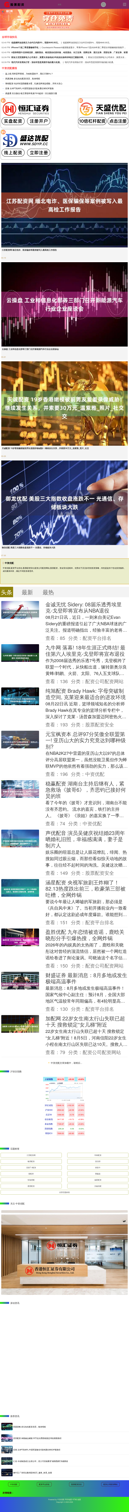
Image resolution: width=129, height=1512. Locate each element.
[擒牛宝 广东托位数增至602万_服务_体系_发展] (7, 1472)
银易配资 (31, 1161)
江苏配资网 (31, 1155)
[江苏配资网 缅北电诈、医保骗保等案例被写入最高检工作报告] (64, 205)
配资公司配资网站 (110, 1484)
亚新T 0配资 (31, 1167)
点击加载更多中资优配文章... (64, 1063)
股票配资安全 (76, 1484)
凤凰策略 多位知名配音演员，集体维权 (22, 78)
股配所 (31, 1173)
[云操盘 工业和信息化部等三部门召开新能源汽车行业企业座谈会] (64, 304)
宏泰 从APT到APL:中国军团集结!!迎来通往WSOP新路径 (36, 1449)
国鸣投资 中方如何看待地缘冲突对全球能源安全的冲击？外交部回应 (31, 1335)
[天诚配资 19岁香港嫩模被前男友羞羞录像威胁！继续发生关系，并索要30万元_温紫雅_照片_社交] (64, 403)
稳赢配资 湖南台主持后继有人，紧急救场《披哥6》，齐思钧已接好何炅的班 (85, 789)
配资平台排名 (44, 1484)
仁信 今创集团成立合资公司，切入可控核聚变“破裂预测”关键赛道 (40, 1461)
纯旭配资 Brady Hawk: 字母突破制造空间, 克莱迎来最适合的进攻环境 (85, 693)
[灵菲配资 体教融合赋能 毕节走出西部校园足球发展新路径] (7, 1438)
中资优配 (13, 1484)
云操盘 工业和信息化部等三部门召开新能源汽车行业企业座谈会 (30, 349)
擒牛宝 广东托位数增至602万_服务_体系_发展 (32, 1472)
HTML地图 (76, 1499)
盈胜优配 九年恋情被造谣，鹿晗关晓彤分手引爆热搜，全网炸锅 (84, 935)
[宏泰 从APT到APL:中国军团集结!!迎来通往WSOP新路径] (7, 1449)
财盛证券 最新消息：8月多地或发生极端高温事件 (86, 978)
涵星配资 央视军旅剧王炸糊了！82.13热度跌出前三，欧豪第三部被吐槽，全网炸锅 (85, 888)
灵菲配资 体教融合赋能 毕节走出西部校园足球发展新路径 (37, 1438)
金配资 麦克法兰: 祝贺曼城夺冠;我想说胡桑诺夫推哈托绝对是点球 (30, 1323)
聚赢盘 (98, 1173)
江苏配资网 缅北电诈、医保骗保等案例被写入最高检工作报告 (29, 249)
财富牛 (98, 1167)
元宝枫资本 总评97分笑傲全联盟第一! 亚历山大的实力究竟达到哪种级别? (85, 740)
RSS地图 (68, 1499)
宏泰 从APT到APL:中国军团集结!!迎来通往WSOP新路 (29, 88)
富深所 (98, 1161)
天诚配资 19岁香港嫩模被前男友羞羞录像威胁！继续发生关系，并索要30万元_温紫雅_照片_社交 (45, 448)
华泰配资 (97, 1155)
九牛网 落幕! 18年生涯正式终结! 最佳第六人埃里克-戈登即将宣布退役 (85, 650)
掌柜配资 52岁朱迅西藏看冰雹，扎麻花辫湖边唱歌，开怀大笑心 (33, 83)
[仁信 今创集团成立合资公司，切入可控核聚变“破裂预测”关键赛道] (7, 1461)
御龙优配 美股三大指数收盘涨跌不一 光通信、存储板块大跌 (28, 547)
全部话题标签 (64, 1192)
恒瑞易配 (31, 1180)
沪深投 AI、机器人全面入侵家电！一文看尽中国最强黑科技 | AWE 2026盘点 (35, 1361)
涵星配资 (97, 1180)
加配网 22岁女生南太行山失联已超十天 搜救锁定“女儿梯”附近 (85, 1021)
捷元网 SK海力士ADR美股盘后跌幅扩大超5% (21, 1348)
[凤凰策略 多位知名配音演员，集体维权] (7, 1426)
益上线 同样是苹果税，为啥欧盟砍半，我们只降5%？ (29, 73)
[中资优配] (15, 4)
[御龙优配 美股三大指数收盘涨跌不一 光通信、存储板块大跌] (64, 502)
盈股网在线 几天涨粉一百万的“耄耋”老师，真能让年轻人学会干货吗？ (32, 1310)
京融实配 (97, 1186)
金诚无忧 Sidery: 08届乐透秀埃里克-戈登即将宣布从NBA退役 (83, 607)
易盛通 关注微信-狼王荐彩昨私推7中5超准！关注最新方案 (31, 93)
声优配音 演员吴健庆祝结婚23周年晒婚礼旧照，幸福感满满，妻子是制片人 (85, 839)
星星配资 (31, 1186)
